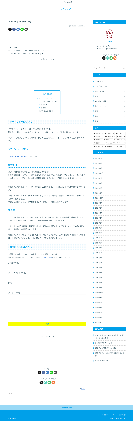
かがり (109, 42)
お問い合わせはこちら (47, 111)
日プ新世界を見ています (103, 343)
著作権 (43, 108)
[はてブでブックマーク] (18, 29)
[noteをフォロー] (45, 382)
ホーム (97, 415)
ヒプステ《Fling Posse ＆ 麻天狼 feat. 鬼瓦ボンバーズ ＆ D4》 (110, 336)
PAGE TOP (67, 407)
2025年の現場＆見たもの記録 (105, 348)
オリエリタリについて (47, 98)
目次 (44, 94)
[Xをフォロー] (41, 382)
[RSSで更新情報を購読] (53, 382)
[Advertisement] (47, 39)
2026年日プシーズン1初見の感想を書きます (109, 354)
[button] (26, 29)
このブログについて (108, 415)
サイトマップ (121, 415)
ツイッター (47, 257)
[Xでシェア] (10, 29)
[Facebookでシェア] (14, 29)
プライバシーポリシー (49, 101)
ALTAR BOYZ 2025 (102, 361)
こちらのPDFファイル (17, 156)
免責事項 (44, 104)
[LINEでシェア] (22, 29)
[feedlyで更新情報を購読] (49, 382)
